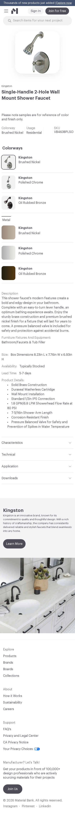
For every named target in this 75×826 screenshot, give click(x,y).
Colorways (12, 148)
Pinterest (28, 806)
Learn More (14, 543)
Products (9, 656)
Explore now (64, 3)
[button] (6, 11)
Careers (8, 709)
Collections (11, 675)
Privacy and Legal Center (20, 735)
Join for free (57, 11)
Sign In (36, 11)
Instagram (10, 806)
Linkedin (45, 806)
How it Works (12, 695)
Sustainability (12, 702)
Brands (8, 662)
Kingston (7, 86)
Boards (8, 669)
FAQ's (7, 729)
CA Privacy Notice (15, 742)
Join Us (13, 789)
